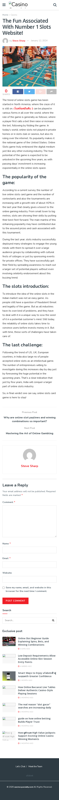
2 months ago (26, 698)
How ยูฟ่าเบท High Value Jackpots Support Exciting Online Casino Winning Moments (36, 736)
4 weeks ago (26, 666)
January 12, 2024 (39, 40)
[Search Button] (53, 620)
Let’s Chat (20, 766)
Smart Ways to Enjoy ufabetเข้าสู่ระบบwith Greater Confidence (37, 674)
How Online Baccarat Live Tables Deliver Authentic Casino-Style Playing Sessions (36, 690)
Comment (8, 502)
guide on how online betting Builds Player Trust (34, 720)
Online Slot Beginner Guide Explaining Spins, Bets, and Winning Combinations (33, 641)
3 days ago (25, 649)
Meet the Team (35, 766)
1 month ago (26, 680)
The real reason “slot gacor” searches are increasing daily (34, 706)
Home (5, 15)
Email (6, 558)
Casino (14, 15)
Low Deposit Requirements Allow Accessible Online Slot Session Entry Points (36, 659)
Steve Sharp (18, 40)
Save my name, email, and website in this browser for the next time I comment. (28, 589)
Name (6, 543)
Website (7, 572)
